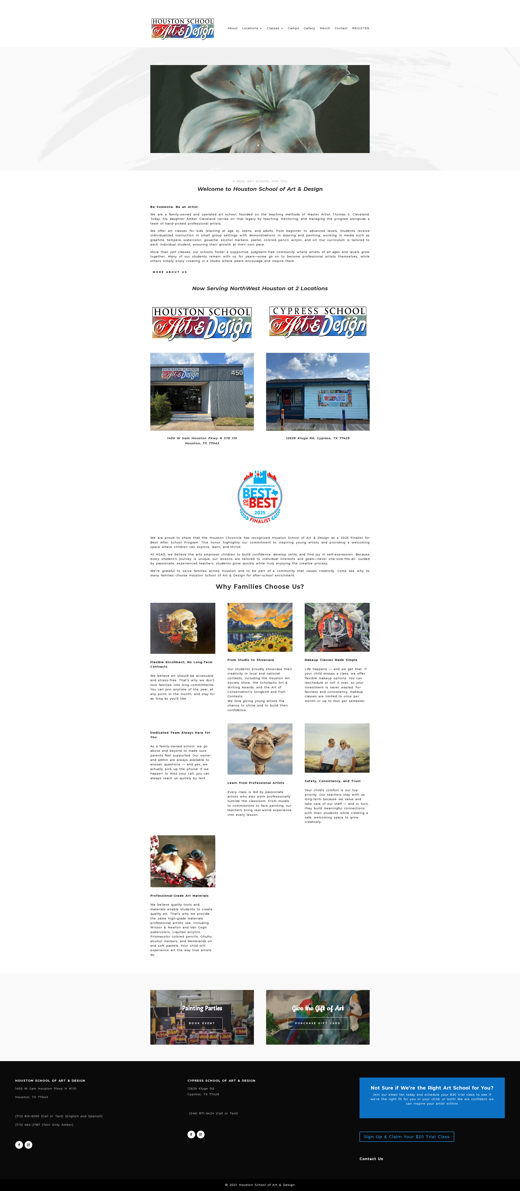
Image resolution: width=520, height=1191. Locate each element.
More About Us (170, 272)
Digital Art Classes (260, 100)
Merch (325, 28)
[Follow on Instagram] (28, 1145)
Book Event (202, 1023)
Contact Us (371, 1159)
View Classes (260, 116)
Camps (293, 28)
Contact (341, 28)
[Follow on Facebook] (19, 1145)
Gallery (309, 28)
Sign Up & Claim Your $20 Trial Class (407, 1136)
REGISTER (360, 28)
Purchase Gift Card (318, 1023)
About (233, 28)
